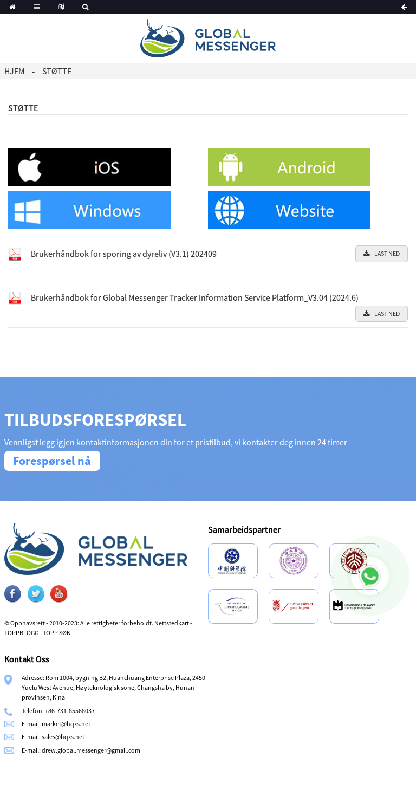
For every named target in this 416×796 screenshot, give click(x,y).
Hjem (14, 71)
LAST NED (387, 253)
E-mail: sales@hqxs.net (53, 737)
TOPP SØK (56, 633)
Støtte (57, 71)
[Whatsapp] (370, 576)
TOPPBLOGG (21, 633)
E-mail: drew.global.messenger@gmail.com (81, 750)
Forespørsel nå (52, 460)
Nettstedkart (171, 623)
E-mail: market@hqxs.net (56, 724)
